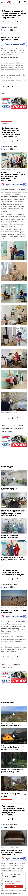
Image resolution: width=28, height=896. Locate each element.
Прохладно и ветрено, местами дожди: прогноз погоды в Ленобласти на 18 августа (12, 771)
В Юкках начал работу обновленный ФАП (9, 489)
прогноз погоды (16, 664)
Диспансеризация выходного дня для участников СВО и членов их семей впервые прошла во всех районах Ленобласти (13, 512)
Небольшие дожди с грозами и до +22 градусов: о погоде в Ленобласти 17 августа (13, 747)
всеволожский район (7, 428)
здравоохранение (19, 428)
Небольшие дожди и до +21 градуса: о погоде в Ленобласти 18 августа (13, 795)
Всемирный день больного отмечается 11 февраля (10, 536)
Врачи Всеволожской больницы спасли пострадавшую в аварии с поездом (13, 559)
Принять (14, 886)
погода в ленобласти (7, 667)
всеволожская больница (18, 425)
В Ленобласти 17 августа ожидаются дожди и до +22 (11, 724)
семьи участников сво (7, 431)
